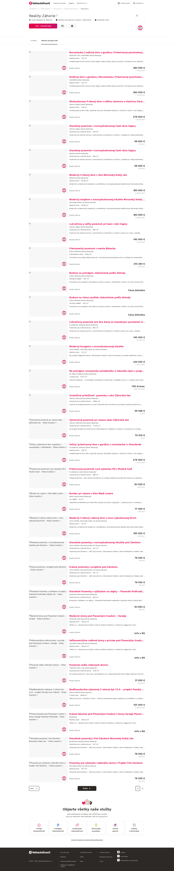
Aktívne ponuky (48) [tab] (49, 41)
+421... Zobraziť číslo (43, 26)
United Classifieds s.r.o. (45, 861)
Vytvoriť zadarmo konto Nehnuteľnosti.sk (87, 840)
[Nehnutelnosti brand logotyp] (39, 3)
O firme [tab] (34, 41)
